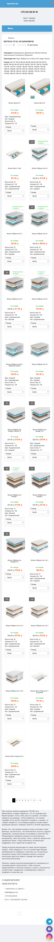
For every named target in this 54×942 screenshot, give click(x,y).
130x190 (42, 67)
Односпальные (9, 55)
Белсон (47, 59)
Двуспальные (29, 53)
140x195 (24, 69)
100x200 (44, 64)
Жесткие (38, 53)
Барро (42, 59)
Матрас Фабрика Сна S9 (39, 364)
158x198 (12, 71)
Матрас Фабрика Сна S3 (14, 299)
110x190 (6, 67)
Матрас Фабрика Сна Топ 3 (39, 625)
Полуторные (19, 55)
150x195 (42, 69)
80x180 (28, 62)
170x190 (36, 71)
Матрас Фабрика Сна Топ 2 (14, 625)
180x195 (18, 73)
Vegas (18, 59)
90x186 (11, 64)
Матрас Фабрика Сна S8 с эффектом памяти (14, 365)
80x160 (23, 62)
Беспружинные (18, 53)
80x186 (33, 62)
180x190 (12, 73)
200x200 (30, 73)
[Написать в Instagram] (49, 936)
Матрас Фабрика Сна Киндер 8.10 (14, 561)
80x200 (6, 64)
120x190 (24, 67)
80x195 (44, 62)
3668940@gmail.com (11, 892)
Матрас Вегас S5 (39, 103)
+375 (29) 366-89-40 (29, 12)
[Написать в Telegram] (49, 921)
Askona (33, 59)
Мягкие (44, 53)
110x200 (18, 67)
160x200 (30, 71)
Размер (8, 127)
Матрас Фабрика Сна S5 (39, 299)
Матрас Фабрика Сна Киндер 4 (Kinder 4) (14, 430)
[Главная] (4, 38)
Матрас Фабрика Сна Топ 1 (39, 560)
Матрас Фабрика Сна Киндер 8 (39, 495)
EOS (37, 59)
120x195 (30, 67)
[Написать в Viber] (49, 929)
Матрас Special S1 (14, 103)
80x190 (38, 62)
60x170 (12, 62)
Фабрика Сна (25, 59)
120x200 (36, 67)
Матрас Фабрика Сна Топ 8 (14, 691)
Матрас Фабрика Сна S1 (14, 233)
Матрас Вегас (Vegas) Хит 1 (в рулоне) (40, 691)
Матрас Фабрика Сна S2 (39, 233)
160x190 (18, 71)
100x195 (38, 64)
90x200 (27, 64)
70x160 (17, 62)
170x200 (6, 73)
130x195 (6, 69)
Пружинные (28, 55)
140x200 (30, 69)
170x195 (42, 71)
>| (40, 800)
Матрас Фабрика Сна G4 (39, 168)
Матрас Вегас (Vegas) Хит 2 (14, 756)
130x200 (12, 69)
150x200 (6, 71)
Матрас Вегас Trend (14, 168)
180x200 (24, 73)
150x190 (36, 69)
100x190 (32, 64)
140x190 (18, 69)
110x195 (12, 67)
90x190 (16, 64)
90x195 (22, 64)
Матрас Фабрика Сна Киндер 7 (14, 495)
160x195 (24, 71)
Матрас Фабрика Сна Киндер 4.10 (39, 430)
